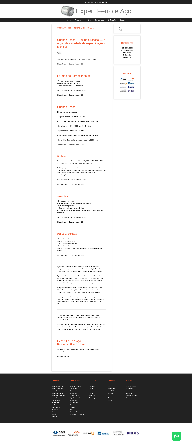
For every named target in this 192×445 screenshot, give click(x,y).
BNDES (110, 400)
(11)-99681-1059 (102, 2)
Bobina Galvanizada (58, 386)
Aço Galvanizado (75, 398)
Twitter (91, 388)
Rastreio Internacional (133, 398)
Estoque (54, 414)
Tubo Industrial (56, 402)
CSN (109, 386)
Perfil (53, 405)
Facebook (92, 386)
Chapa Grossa (56, 398)
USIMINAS (111, 391)
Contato (122, 20)
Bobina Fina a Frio (57, 393)
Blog (89, 20)
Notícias (72, 407)
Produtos (78, 20)
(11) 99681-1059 (131, 388)
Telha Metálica (56, 407)
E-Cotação (112, 20)
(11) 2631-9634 (131, 386)
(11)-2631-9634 (89, 2)
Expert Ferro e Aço (103, 11)
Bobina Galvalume (57, 388)
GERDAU (110, 393)
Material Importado (113, 398)
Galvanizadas (74, 395)
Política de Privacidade (77, 414)
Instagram (92, 391)
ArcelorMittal (111, 388)
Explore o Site (127, 57)
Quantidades (74, 405)
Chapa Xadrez (56, 400)
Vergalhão (55, 409)
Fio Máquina (55, 412)
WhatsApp (127, 53)
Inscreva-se (99, 20)
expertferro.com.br (131, 395)
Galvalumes (73, 400)
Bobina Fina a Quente (58, 395)
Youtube (91, 393)
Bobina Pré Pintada (57, 391)
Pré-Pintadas (74, 402)
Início (69, 20)
